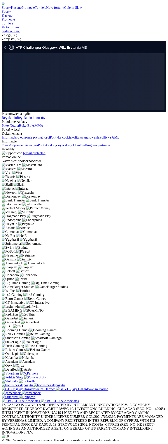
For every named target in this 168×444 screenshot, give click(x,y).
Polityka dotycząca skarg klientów (61, 145)
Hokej (23, 125)
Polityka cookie (60, 137)
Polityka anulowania (85, 137)
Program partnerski (98, 145)
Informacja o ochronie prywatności (26, 137)
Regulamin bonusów (31, 118)
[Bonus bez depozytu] (18, 385)
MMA (39, 125)
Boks (31, 125)
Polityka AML (109, 137)
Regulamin (9, 118)
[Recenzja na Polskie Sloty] (13, 377)
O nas (6, 145)
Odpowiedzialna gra (24, 145)
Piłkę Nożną (10, 125)
